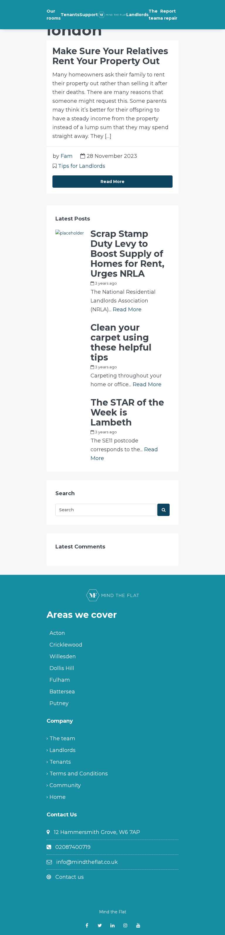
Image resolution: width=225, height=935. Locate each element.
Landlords (137, 14)
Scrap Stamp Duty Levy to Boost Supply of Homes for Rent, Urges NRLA (127, 254)
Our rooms (54, 14)
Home (58, 797)
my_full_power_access (144, 283)
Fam (67, 156)
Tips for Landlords (81, 166)
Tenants (70, 14)
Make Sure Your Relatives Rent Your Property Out (110, 56)
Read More (112, 181)
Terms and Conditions (79, 773)
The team (154, 14)
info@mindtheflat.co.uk (87, 862)
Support (88, 14)
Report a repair (168, 14)
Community (65, 785)
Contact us (69, 877)
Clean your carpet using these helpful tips (121, 343)
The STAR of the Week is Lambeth (127, 413)
